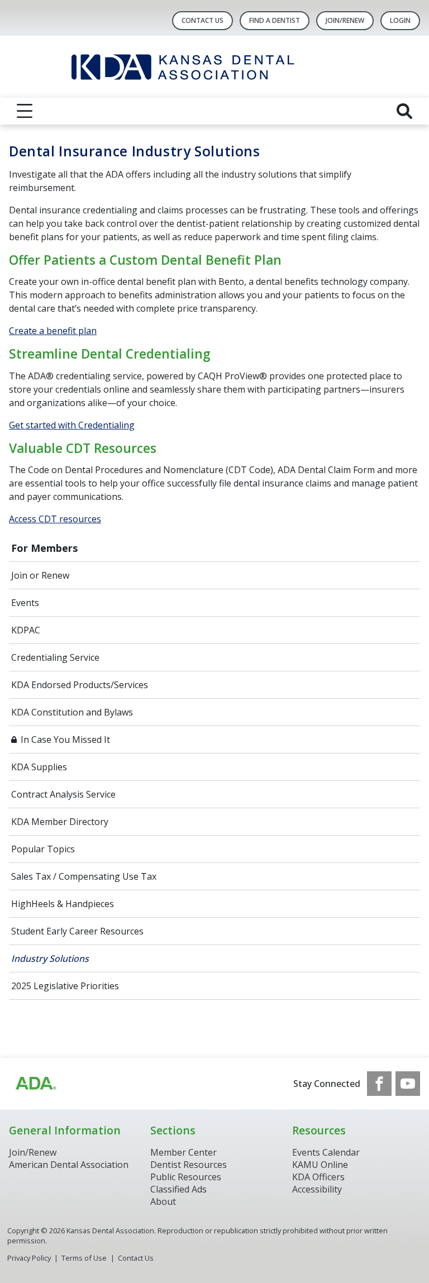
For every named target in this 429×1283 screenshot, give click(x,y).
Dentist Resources (188, 1164)
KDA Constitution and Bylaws (72, 712)
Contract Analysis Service (63, 794)
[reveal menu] (24, 111)
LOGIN (400, 20)
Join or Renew (40, 575)
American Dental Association (68, 1164)
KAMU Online (320, 1164)
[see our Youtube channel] (407, 1083)
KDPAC (25, 630)
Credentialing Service (55, 657)
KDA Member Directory (59, 821)
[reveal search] (404, 111)
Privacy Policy (29, 1258)
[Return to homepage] (214, 67)
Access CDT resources (55, 519)
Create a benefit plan (53, 331)
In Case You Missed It (65, 739)
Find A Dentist (274, 20)
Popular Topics (43, 849)
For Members (44, 548)
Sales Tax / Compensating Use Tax (83, 876)
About (163, 1201)
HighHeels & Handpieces (62, 904)
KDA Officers (318, 1177)
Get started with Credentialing (72, 425)
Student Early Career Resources (77, 931)
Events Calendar (326, 1152)
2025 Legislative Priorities (65, 986)
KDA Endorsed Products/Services (79, 685)
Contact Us (202, 20)
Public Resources (185, 1177)
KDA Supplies (39, 767)
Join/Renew (345, 20)
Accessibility (317, 1189)
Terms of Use (84, 1258)
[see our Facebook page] (379, 1083)
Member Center (183, 1152)
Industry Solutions (50, 958)
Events (25, 603)
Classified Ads (178, 1189)
